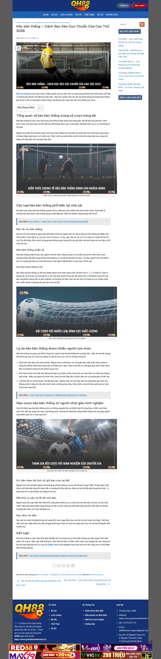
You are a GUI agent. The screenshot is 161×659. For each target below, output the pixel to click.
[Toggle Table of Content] (38, 108)
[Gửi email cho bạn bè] (64, 566)
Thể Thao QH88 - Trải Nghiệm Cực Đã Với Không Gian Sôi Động (43, 22)
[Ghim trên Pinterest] (68, 566)
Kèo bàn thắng (22, 94)
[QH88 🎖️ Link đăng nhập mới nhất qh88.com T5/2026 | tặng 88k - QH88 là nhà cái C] (80, 5)
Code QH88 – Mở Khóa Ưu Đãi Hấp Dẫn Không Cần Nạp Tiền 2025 (131, 53)
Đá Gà (54, 611)
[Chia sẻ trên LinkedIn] (73, 566)
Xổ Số (100, 15)
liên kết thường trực (97, 575)
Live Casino (66, 15)
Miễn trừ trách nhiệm (94, 619)
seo (37, 38)
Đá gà (54, 15)
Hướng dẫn (112, 15)
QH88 (45, 15)
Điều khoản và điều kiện (96, 615)
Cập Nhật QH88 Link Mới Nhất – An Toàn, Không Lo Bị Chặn (131, 87)
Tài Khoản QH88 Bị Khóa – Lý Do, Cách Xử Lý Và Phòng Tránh (131, 76)
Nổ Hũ (78, 15)
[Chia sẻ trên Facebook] (54, 566)
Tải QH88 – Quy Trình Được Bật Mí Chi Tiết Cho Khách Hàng (130, 42)
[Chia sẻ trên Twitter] (59, 566)
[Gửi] (142, 24)
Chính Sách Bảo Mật (94, 611)
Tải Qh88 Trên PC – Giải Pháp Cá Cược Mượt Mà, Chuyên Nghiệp (129, 64)
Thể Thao (89, 15)
